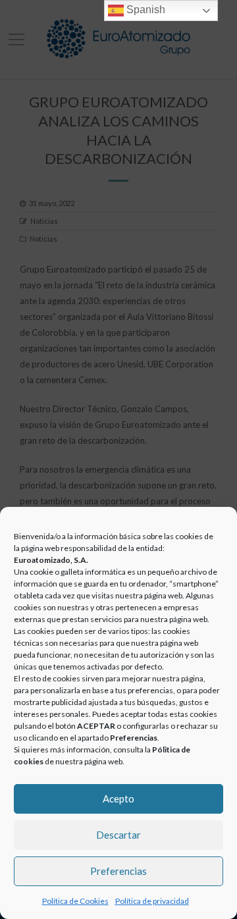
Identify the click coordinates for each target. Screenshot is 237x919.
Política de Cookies (75, 901)
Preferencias (118, 871)
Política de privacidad (152, 901)
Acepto (118, 798)
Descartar (118, 835)
